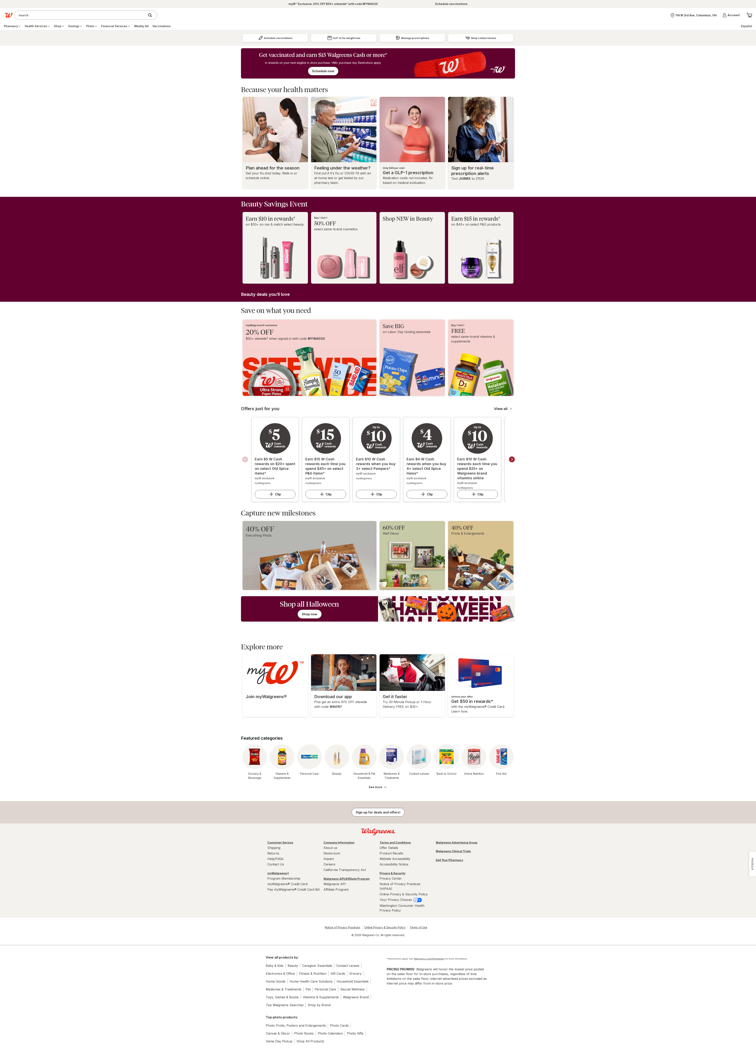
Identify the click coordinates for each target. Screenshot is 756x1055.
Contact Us (275, 864)
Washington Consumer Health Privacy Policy (402, 908)
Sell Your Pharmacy (449, 860)
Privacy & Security (392, 873)
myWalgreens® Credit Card (287, 884)
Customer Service (280, 842)
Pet (308, 989)
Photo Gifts (355, 1033)
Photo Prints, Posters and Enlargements (296, 1025)
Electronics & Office (280, 973)
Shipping (273, 848)
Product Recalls (391, 853)
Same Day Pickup (279, 1041)
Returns (273, 853)
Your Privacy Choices (396, 900)
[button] (731, 15)
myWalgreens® (278, 873)
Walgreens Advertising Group (456, 842)
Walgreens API (334, 884)
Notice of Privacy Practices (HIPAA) (400, 886)
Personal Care (325, 989)
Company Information (338, 842)
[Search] (152, 15)
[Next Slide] (512, 459)
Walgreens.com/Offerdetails (429, 958)
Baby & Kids (275, 966)
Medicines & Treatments (283, 989)
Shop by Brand (319, 1005)
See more (375, 787)
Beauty (293, 966)
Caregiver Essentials (317, 966)
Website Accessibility (395, 859)
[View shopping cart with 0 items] (749, 15)
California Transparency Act (344, 870)
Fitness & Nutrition (312, 973)
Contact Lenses (347, 966)
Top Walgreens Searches (285, 1005)
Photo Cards (339, 1025)
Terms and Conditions (395, 842)
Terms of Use (418, 927)
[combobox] (81, 15)
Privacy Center (391, 878)
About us (330, 848)
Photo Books (304, 1033)
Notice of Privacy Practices (342, 927)
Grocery (355, 973)
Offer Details (389, 848)
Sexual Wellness (352, 989)
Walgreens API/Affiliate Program (346, 878)
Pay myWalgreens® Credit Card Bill (293, 889)
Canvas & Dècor (278, 1033)
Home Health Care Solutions (311, 981)
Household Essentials (353, 981)
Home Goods (275, 981)
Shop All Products (310, 1041)
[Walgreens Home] (8, 15)
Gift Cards (338, 973)
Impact (328, 859)
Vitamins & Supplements (321, 997)
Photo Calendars (330, 1033)
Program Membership (283, 878)
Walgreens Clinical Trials (453, 851)
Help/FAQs (275, 859)
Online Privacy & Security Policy (404, 894)
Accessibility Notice (394, 864)
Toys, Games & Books (282, 997)
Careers (329, 864)
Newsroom (331, 853)
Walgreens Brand (356, 997)
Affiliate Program (336, 889)
